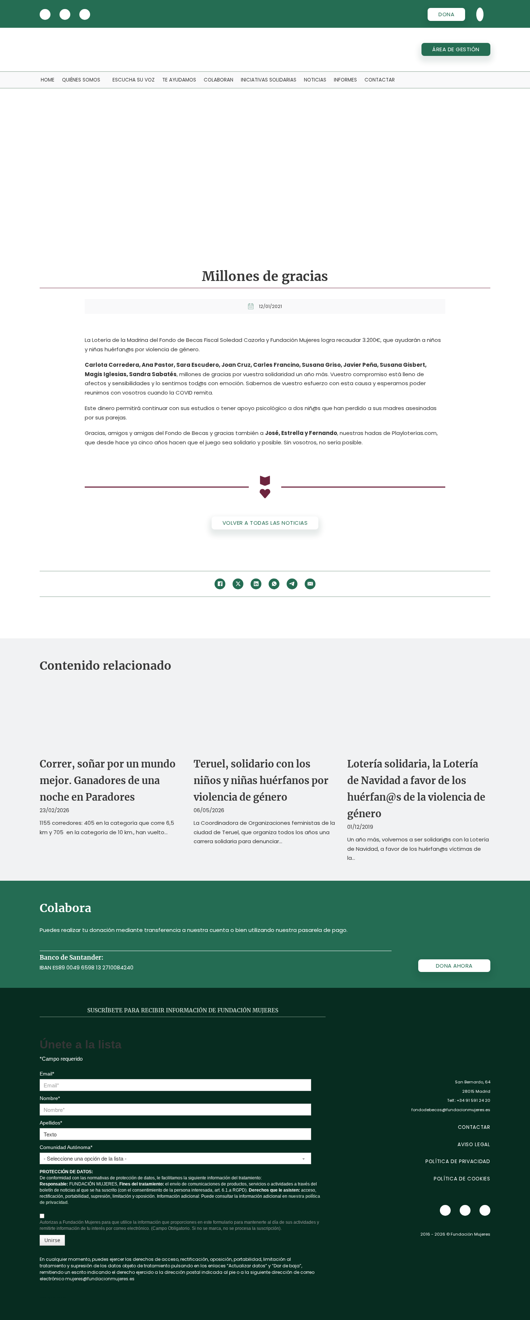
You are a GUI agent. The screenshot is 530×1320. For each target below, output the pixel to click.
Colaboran (218, 79)
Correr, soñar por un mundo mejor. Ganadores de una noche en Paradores (108, 780)
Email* (47, 1074)
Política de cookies (462, 1178)
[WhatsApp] (274, 583)
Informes (345, 79)
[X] (45, 14)
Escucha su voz (133, 79)
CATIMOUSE (58, 1297)
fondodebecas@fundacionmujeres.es (450, 1110)
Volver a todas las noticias (265, 523)
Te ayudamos (179, 79)
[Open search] (480, 14)
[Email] (310, 583)
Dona (446, 14)
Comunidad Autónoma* (66, 1147)
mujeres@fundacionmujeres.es (99, 1279)
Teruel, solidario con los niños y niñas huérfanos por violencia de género (261, 780)
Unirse (52, 1240)
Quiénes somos (81, 79)
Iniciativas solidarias (268, 79)
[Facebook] (220, 583)
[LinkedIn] (256, 583)
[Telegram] (292, 583)
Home (47, 79)
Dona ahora (454, 965)
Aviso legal (474, 1144)
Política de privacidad (457, 1161)
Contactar (380, 79)
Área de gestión (456, 49)
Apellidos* (51, 1123)
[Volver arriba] (505, 1298)
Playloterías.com (414, 433)
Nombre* (50, 1098)
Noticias (315, 79)
